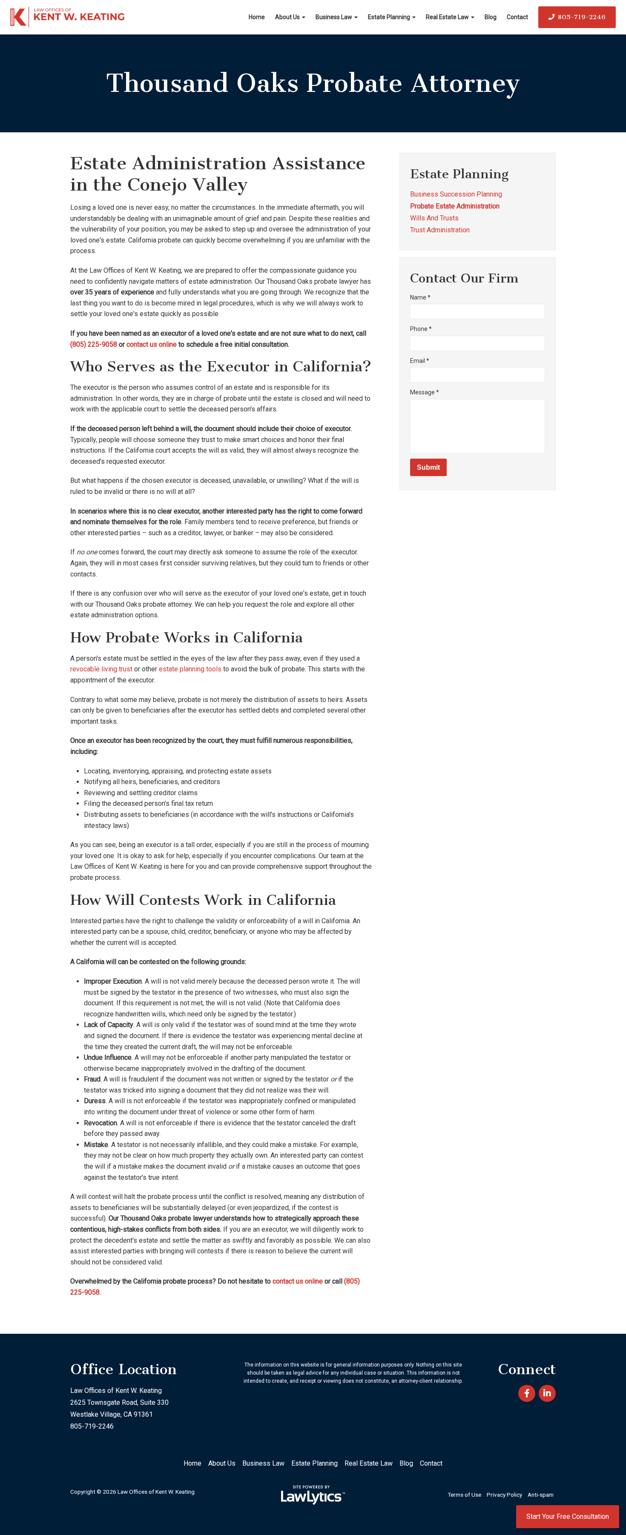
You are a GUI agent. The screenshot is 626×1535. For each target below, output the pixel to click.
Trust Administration (440, 230)
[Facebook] (526, 1393)
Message (424, 392)
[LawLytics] (313, 1495)
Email (419, 360)
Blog (491, 17)
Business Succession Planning (456, 194)
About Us (287, 17)
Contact (517, 17)
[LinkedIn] (547, 1393)
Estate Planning (389, 17)
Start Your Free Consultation (567, 1516)
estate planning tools (190, 669)
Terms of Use (464, 1494)
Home (257, 17)
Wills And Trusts (434, 218)
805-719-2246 (582, 17)
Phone (421, 328)
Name (420, 297)
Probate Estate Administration (455, 206)
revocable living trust (101, 669)
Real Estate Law (447, 17)
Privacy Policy (504, 1494)
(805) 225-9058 (93, 344)
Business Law (334, 17)
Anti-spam (541, 1494)
